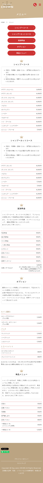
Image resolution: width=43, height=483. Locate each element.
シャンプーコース (21, 28)
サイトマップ (21, 463)
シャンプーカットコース (21, 34)
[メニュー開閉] (40, 5)
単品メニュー (21, 53)
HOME (3, 22)
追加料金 (21, 40)
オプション (21, 47)
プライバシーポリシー (21, 459)
